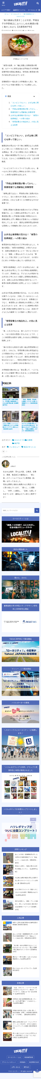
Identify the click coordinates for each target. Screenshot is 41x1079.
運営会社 (26, 1067)
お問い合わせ (16, 1067)
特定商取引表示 (34, 1062)
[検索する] (36, 510)
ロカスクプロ (20, 16)
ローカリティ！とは (14, 1057)
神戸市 (17, 443)
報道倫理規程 (28, 1057)
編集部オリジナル (19, 10)
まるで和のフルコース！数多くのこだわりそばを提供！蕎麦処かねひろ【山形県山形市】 (26, 892)
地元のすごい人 (30, 447)
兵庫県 (29, 440)
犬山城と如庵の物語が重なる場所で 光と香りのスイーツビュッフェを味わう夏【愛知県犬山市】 (26, 880)
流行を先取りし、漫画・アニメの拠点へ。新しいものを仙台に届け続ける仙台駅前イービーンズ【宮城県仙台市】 (26, 905)
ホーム (7, 14)
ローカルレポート (16, 14)
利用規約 (22, 1062)
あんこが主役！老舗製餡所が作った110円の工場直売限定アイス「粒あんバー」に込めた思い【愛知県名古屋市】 (26, 859)
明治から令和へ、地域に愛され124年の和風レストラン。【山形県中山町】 (26, 869)
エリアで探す (5, 10)
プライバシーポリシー (9, 1062)
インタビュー (14, 447)
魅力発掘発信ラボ (29, 14)
